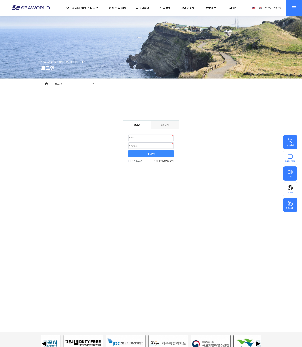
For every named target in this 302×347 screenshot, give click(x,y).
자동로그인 (136, 161)
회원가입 (277, 7)
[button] (83, 8)
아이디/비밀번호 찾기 (164, 160)
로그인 (268, 7)
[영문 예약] (253, 7)
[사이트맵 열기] (294, 8)
